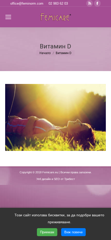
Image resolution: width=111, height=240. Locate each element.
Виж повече (73, 232)
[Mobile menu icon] (8, 17)
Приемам (47, 232)
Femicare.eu (50, 172)
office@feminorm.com (26, 3)
